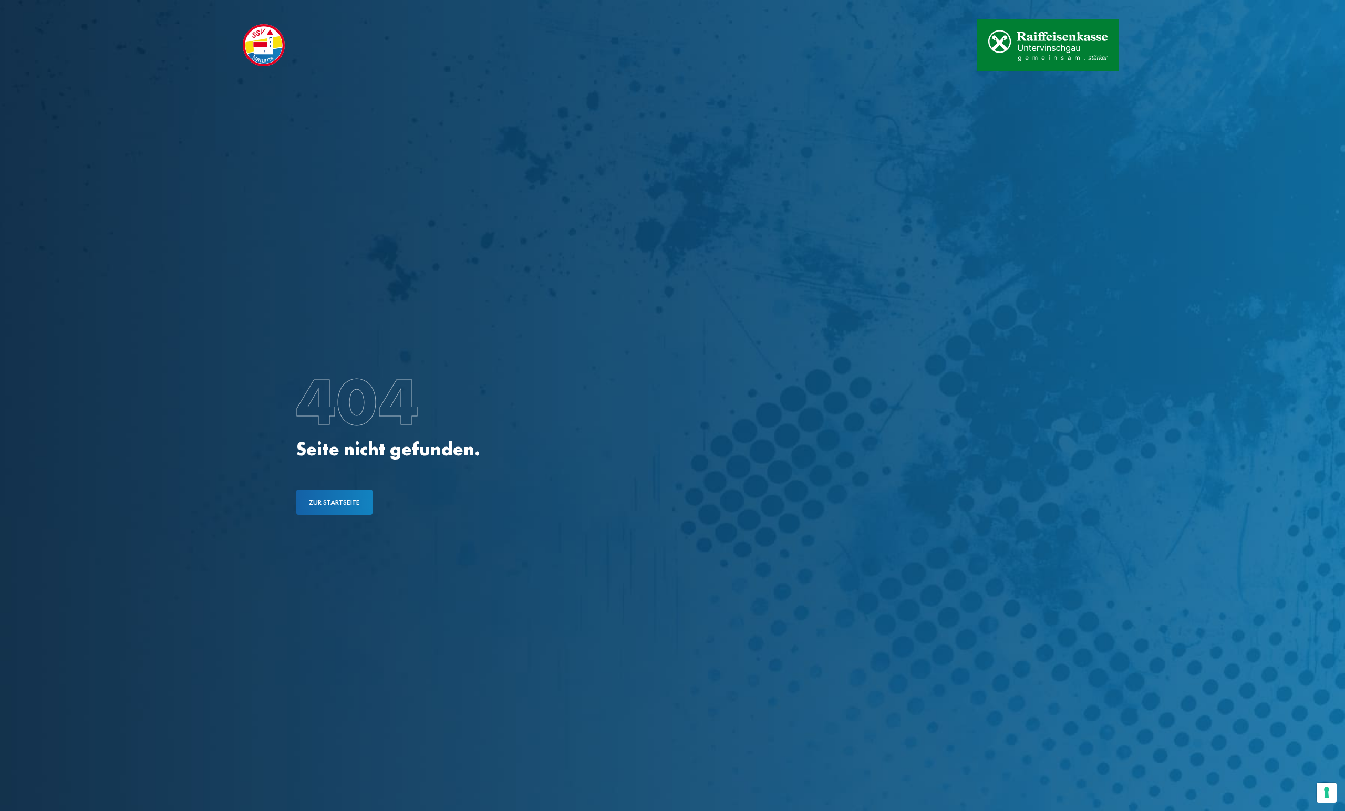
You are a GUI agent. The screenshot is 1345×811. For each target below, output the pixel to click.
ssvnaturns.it (261, 9)
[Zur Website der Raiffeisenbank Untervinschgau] (1048, 45)
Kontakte (325, 9)
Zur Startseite (334, 502)
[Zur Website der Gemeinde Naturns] (935, 45)
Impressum (382, 9)
